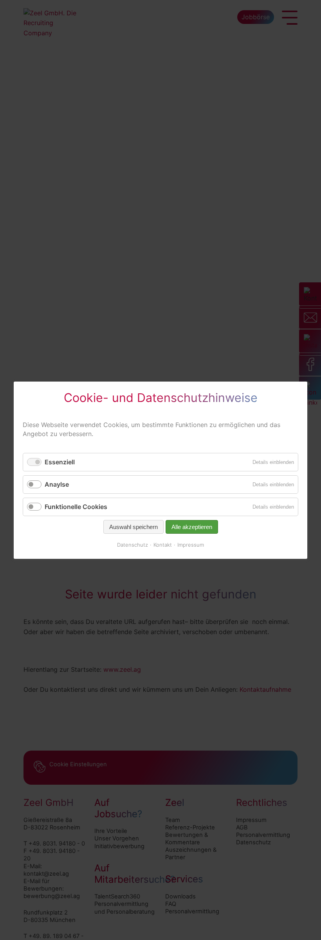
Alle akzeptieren (191, 527)
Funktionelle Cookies (76, 507)
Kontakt (162, 545)
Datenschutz (132, 545)
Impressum (190, 545)
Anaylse (57, 484)
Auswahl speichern (133, 527)
